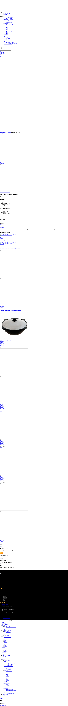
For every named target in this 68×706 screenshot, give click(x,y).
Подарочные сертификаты (10, 693)
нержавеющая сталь (9, 687)
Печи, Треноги (6, 631)
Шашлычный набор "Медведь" (5, 161)
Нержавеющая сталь (7, 653)
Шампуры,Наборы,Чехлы (7, 132)
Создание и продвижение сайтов (5, 619)
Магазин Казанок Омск (6, 618)
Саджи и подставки (7, 683)
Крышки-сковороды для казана (11, 690)
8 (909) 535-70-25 (34, 16)
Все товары (21, 222)
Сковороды (6, 688)
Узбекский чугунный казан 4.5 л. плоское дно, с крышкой (10, 248)
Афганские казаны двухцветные (11, 627)
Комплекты (6, 670)
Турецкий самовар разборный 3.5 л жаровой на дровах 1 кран (10, 310)
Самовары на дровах (7, 648)
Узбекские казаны (7, 629)
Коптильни (6, 633)
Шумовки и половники (7, 691)
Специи (5, 692)
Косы (5, 639)
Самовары (5, 681)
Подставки (5, 651)
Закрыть (1, 238)
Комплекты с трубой (7, 637)
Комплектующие (10, 17)
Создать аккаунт (3, 705)
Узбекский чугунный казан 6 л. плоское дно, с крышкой (9, 345)
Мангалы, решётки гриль (8, 634)
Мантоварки (6, 686)
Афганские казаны (9, 15)
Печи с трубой (8, 632)
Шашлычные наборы (16, 222)
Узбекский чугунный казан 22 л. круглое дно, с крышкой (9, 480)
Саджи (5, 650)
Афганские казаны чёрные (12, 16)
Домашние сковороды (9, 689)
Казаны (5, 14)
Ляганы (5, 640)
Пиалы (5, 641)
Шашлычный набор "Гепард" (5, 192)
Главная (1, 132)
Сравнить (1, 221)
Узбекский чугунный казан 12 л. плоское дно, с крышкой (9, 444)
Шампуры (5, 646)
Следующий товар (3, 163)
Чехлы (5, 645)
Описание (2, 227)
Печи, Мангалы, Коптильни (8, 666)
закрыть (1, 224)
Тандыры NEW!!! (7, 13)
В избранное (2, 237)
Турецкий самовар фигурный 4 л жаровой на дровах (9, 408)
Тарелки (5, 642)
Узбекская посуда (7, 672)
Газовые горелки (6, 635)
